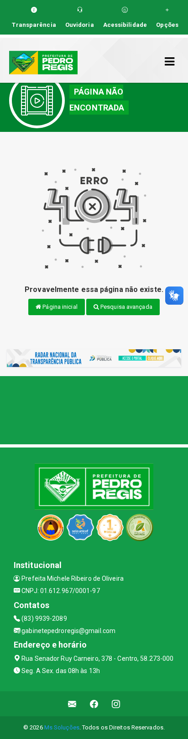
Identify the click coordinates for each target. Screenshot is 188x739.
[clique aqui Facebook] (94, 704)
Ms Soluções (61, 727)
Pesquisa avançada (125, 306)
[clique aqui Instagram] (116, 704)
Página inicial (59, 306)
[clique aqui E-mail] (72, 704)
